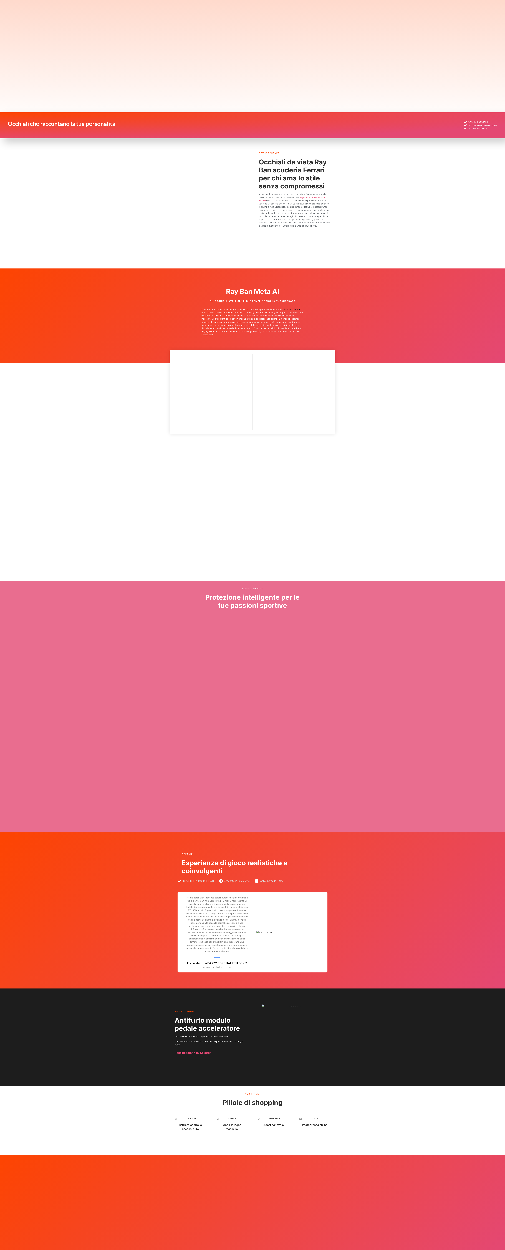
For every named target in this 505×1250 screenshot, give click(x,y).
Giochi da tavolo (273, 1125)
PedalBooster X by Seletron (193, 1052)
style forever (269, 153)
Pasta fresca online (314, 1125)
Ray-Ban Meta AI (292, 309)
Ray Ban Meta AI (252, 291)
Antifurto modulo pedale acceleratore (207, 1024)
